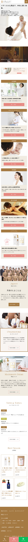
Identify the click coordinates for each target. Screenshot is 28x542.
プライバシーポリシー (14, 537)
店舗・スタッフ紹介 (6, 520)
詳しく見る (13, 104)
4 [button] (19, 40)
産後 (23, 520)
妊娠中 (18, 520)
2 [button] (12, 40)
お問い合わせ (7, 536)
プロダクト (14, 523)
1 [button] (9, 40)
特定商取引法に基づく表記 (17, 536)
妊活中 (14, 520)
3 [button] (15, 40)
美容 (3, 523)
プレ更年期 (8, 523)
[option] (14, 22)
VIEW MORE (12, 304)
